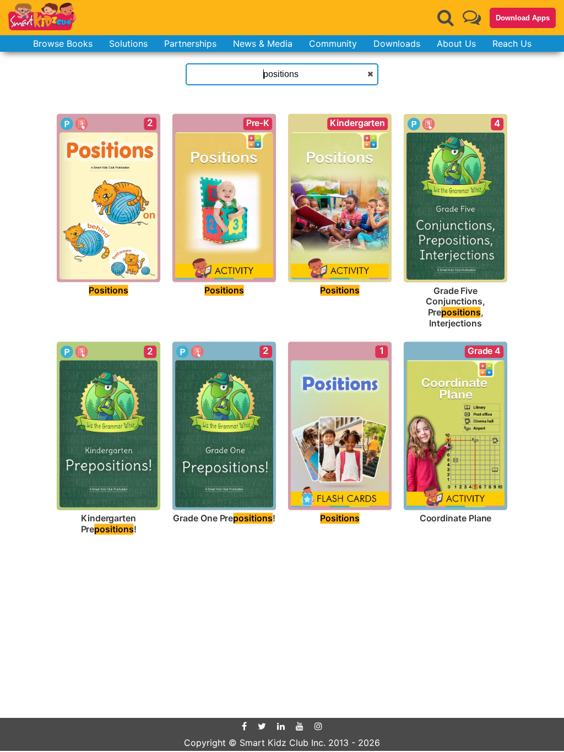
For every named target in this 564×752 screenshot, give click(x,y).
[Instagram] (318, 726)
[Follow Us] (471, 17)
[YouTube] (299, 726)
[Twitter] (262, 726)
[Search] (445, 17)
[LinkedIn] (281, 726)
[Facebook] (244, 726)
